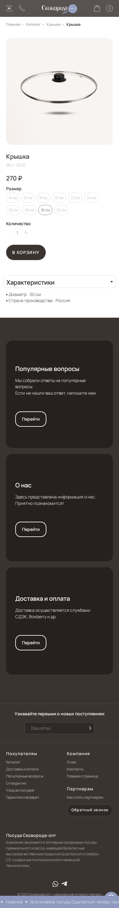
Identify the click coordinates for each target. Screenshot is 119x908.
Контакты (75, 769)
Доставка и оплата (42, 598)
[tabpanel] (59, 296)
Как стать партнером (85, 797)
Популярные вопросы (47, 369)
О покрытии (16, 783)
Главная (13, 24)
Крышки (54, 24)
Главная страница (82, 776)
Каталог (33, 24)
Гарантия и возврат (22, 797)
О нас (23, 485)
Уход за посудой (20, 790)
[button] (90, 810)
